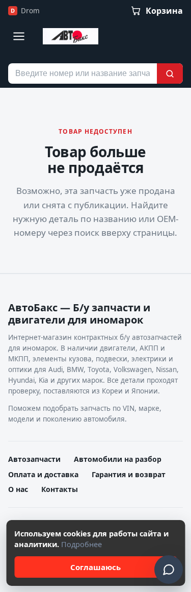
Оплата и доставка (43, 474)
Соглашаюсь (95, 567)
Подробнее (81, 544)
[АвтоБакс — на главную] (70, 36)
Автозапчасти (34, 459)
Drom (25, 10)
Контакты (59, 489)
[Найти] (170, 73)
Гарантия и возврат (129, 474)
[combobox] (82, 73)
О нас (18, 489)
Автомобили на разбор (117, 459)
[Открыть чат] (168, 569)
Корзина (164, 10)
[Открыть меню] (19, 36)
